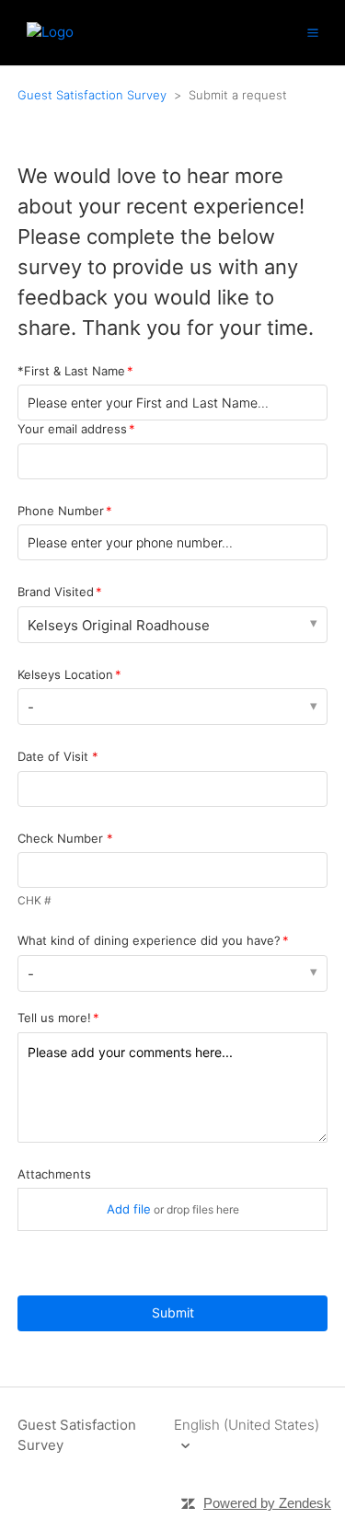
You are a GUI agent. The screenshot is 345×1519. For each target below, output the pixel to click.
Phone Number (60, 510)
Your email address (72, 428)
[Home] (50, 31)
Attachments (54, 1174)
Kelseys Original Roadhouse (119, 625)
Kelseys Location (65, 674)
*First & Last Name (71, 370)
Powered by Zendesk (267, 1503)
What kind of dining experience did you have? (149, 940)
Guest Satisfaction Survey (92, 94)
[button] (312, 32)
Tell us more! (54, 1017)
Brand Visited (55, 591)
